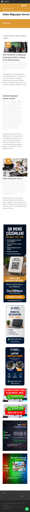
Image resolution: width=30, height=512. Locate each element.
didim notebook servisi (15, 188)
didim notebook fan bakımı (19, 184)
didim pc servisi (9, 113)
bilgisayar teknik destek (15, 106)
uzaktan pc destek (7, 126)
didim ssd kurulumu (22, 66)
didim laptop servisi (7, 183)
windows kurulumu (11, 193)
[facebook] (22, 6)
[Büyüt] (25, 422)
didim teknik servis (17, 113)
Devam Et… (6, 87)
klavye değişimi (9, 192)
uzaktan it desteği (15, 122)
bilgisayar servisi (14, 104)
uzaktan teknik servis (12, 127)
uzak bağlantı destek (11, 117)
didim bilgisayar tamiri (11, 110)
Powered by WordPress (8, 507)
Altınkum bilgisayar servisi (12, 64)
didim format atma (12, 111)
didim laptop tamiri (12, 66)
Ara (3, 493)
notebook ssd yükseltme (17, 68)
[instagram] (25, 6)
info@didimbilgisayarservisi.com (14, 11)
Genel (15, 62)
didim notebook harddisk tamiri (10, 186)
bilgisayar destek (6, 104)
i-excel (19, 507)
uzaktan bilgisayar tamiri (12, 120)
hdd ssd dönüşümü (7, 68)
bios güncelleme (22, 181)
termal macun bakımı (18, 192)
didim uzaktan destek (7, 115)
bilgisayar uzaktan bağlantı (8, 108)
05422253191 (9, 8)
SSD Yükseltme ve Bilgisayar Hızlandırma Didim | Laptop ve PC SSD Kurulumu (14, 57)
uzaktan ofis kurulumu (15, 124)
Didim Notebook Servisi (12, 179)
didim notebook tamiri (18, 190)
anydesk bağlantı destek (15, 103)
